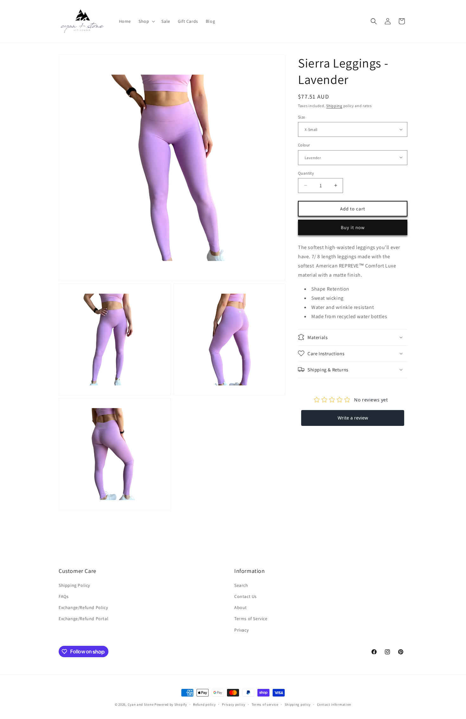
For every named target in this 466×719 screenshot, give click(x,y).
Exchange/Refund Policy (83, 607)
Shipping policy (298, 704)
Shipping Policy (74, 585)
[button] (146, 21)
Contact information (334, 704)
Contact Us (245, 596)
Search (241, 585)
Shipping (334, 105)
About (240, 607)
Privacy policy (233, 704)
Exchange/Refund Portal (83, 618)
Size (301, 116)
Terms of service (265, 704)
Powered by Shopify (170, 704)
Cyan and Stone (141, 704)
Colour (304, 144)
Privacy (241, 630)
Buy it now (353, 227)
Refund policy (204, 704)
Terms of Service (251, 618)
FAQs (63, 596)
